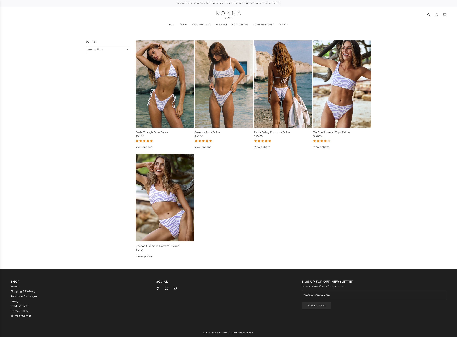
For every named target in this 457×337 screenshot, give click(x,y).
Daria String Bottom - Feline (272, 132)
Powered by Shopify (243, 332)
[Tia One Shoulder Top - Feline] (342, 84)
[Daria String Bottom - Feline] (283, 84)
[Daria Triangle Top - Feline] (165, 84)
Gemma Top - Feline (207, 132)
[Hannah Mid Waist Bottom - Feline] (165, 197)
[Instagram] (166, 288)
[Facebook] (158, 288)
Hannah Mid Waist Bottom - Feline (157, 245)
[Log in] (437, 15)
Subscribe (316, 305)
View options (144, 146)
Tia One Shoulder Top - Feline (331, 132)
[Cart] (444, 15)
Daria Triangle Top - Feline (152, 132)
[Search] (429, 15)
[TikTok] (175, 288)
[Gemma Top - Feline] (224, 84)
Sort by (91, 41)
